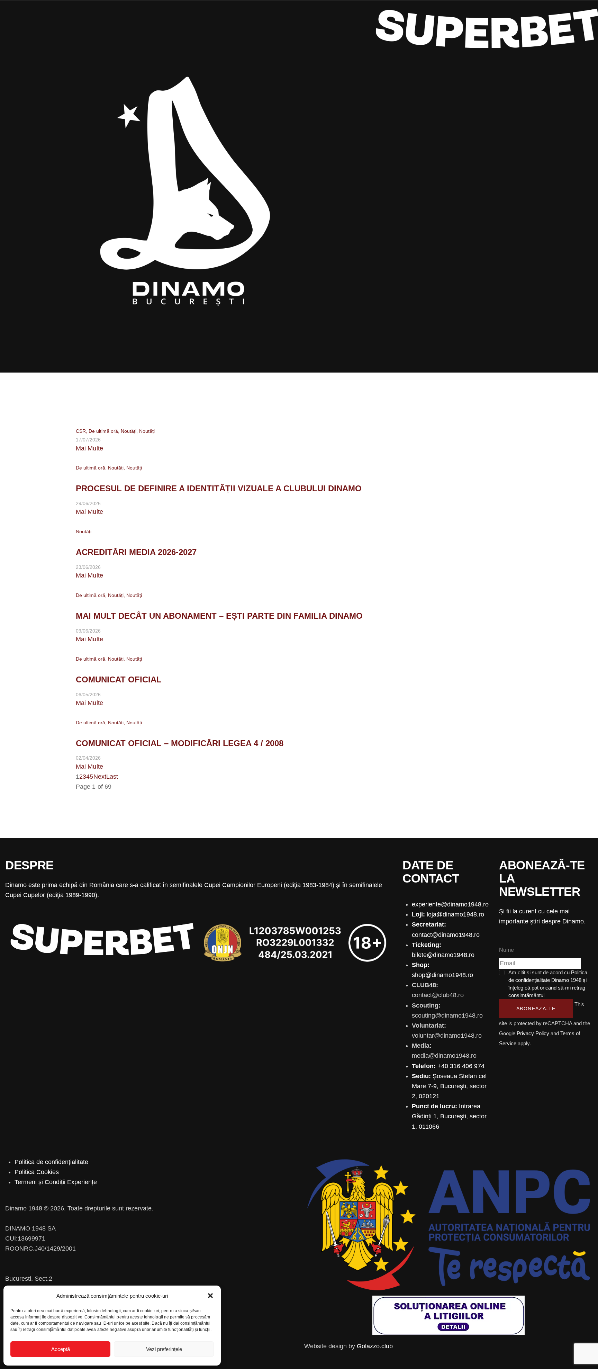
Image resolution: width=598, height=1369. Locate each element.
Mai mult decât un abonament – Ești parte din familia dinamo (219, 615)
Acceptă (60, 1349)
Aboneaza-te (535, 1008)
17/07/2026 (88, 439)
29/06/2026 (88, 503)
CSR (81, 431)
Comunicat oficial (119, 679)
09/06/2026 (88, 631)
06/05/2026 (88, 694)
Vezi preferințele (164, 1349)
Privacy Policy (533, 1033)
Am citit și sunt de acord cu (547, 983)
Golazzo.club (375, 1346)
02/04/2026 (88, 758)
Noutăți (128, 431)
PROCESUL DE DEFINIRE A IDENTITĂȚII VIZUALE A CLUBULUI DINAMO (219, 488)
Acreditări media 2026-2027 (136, 552)
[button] (210, 1295)
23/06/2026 (88, 567)
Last (112, 776)
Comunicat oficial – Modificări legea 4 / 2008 (179, 743)
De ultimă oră (103, 431)
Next (99, 776)
